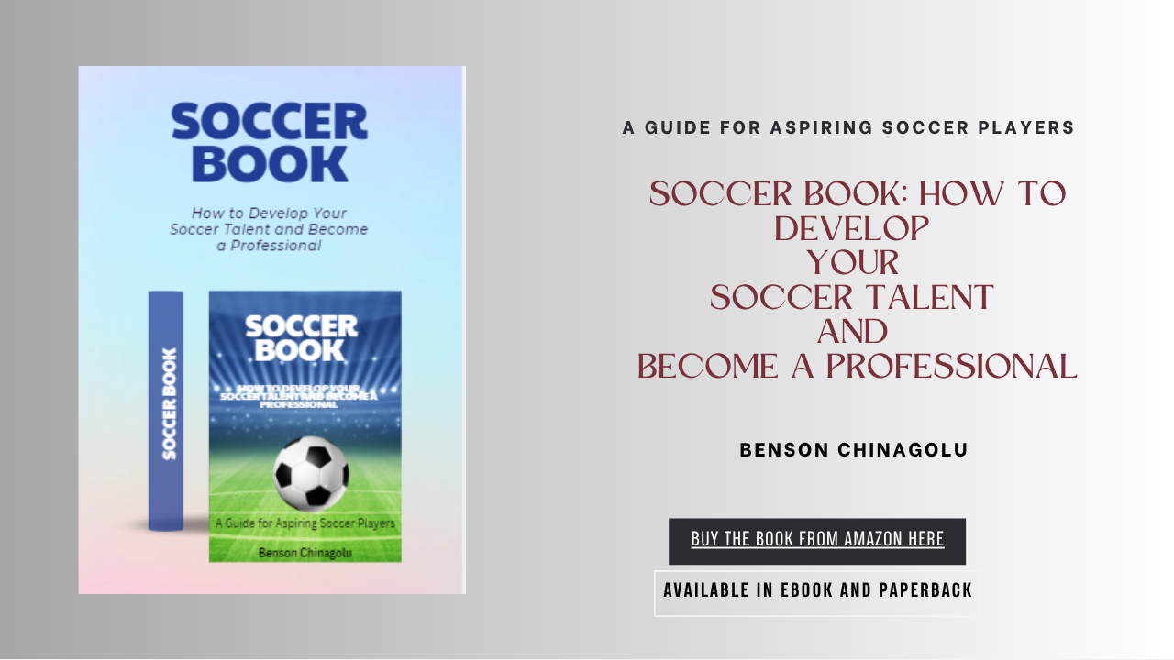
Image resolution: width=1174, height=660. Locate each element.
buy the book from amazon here (818, 541)
